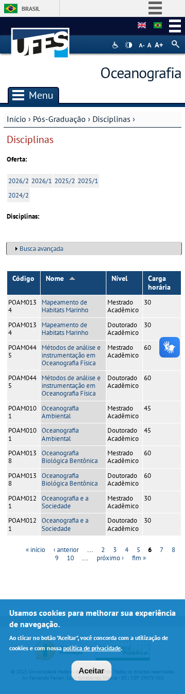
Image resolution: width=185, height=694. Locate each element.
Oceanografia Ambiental (60, 412)
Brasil (31, 8)
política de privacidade (92, 648)
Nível (119, 278)
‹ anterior (66, 549)
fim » (139, 558)
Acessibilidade (116, 45)
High (128, 45)
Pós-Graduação (59, 119)
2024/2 (18, 195)
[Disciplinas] (158, 25)
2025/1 (88, 180)
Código (23, 278)
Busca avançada (41, 248)
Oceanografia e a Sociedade (65, 502)
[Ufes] (40, 38)
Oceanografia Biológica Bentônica (70, 457)
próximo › (110, 558)
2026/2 (18, 180)
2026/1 (41, 180)
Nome (55, 278)
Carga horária (159, 283)
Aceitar (91, 670)
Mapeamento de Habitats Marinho (65, 306)
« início (35, 549)
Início (16, 119)
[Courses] (142, 25)
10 (70, 558)
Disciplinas (111, 119)
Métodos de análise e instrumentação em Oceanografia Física (71, 355)
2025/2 (64, 180)
